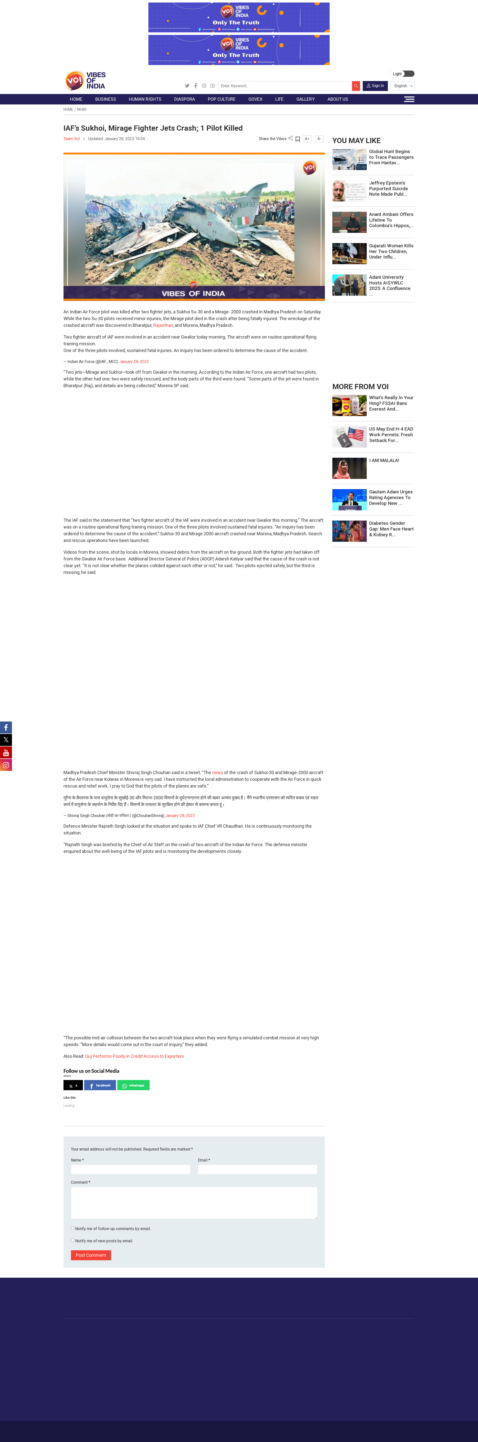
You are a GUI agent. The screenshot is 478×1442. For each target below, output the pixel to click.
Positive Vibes (80, 1372)
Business (107, 1329)
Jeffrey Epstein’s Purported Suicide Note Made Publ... (388, 188)
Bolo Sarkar (224, 1348)
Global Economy (117, 1348)
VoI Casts (339, 1354)
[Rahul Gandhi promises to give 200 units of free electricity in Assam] (349, 405)
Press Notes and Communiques (386, 1341)
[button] (66, 503)
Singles (302, 1372)
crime (73, 1360)
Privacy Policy (172, 1429)
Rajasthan (163, 325)
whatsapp (136, 1085)
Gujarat (74, 1354)
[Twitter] (187, 86)
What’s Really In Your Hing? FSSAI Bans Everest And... (391, 403)
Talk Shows (340, 1341)
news (217, 772)
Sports (302, 1397)
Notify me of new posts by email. (104, 1241)
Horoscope (306, 1335)
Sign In (378, 85)
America (167, 1335)
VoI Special (77, 1366)
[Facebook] (196, 86)
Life (295, 1329)
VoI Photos (340, 1366)
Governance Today (230, 1335)
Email (204, 1160)
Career (84, 1429)
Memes (337, 1360)
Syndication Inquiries (377, 1366)
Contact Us (125, 1429)
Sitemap (196, 1429)
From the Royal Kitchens (271, 1341)
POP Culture (198, 1329)
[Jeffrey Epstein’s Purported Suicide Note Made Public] (349, 190)
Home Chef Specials (267, 1335)
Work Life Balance (311, 1379)
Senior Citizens (309, 1366)
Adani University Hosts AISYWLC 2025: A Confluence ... (390, 285)
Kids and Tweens (311, 1391)
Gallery (332, 1329)
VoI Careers (370, 1372)
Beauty (302, 1404)
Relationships (308, 1354)
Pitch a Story (370, 1354)
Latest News (78, 1341)
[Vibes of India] (84, 80)
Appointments (226, 1354)
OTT (196, 1348)
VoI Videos (340, 1348)
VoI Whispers (226, 1341)
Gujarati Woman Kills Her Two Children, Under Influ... (391, 251)
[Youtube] (213, 86)
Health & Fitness (310, 1385)
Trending (75, 1335)
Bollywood (201, 1335)
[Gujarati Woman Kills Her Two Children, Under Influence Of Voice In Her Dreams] (349, 253)
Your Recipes (261, 1348)
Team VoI (72, 138)
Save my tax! (115, 1360)
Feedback (147, 1429)
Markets (111, 1354)
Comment (80, 1182)
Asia (163, 1341)
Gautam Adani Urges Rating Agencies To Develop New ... (391, 497)
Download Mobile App (386, 1431)
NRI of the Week (174, 1348)
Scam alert (369, 1348)
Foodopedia (256, 1329)
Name (77, 1160)
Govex (215, 1329)
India (108, 1335)
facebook (103, 1085)
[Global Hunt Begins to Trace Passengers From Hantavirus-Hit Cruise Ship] (349, 159)
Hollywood (201, 1341)
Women (303, 1341)
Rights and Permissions (379, 1379)
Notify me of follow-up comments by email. (113, 1228)
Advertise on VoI (374, 1335)
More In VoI (365, 1329)
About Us (103, 1429)
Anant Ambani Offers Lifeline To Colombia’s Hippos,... (391, 220)
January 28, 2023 (134, 361)
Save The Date (343, 1335)
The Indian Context (83, 1348)
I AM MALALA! (384, 460)
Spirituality (305, 1410)
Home (68, 109)
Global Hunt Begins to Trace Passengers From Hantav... (391, 157)
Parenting (304, 1360)
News (82, 109)
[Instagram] (204, 86)
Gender (302, 1348)
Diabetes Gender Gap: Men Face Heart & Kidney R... (391, 529)
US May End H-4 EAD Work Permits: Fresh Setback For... (391, 434)
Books (198, 1354)
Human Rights (143, 1329)
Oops (364, 1360)
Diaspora (163, 1329)
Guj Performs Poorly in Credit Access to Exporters (134, 1056)
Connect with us (385, 1303)
